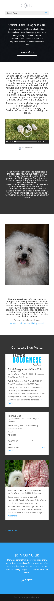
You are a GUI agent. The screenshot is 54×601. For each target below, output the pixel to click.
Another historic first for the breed (25, 490)
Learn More (27, 52)
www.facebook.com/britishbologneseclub (27, 323)
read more (12, 515)
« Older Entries (11, 530)
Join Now (27, 580)
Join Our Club (14, 415)
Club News (23, 377)
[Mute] (43, 142)
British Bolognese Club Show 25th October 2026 (25, 370)
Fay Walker (15, 374)
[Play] (7, 142)
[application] (27, 131)
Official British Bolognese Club (27, 25)
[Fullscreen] (47, 142)
